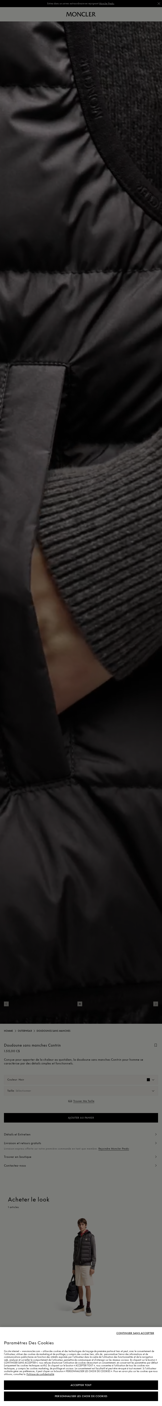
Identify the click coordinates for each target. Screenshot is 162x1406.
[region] (81, 1366)
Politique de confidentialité (40, 1374)
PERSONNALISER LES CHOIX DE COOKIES (81, 1396)
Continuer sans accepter (135, 1333)
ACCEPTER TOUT (81, 1385)
